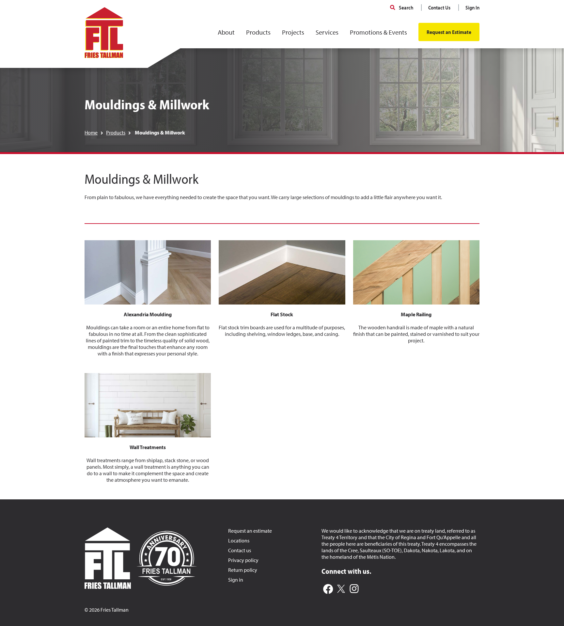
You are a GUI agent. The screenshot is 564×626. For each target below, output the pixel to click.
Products (258, 32)
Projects (293, 32)
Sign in (235, 579)
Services (327, 32)
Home (91, 132)
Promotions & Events (378, 32)
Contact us (239, 550)
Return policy (242, 570)
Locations (238, 540)
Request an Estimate (449, 32)
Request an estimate (250, 530)
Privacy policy (243, 560)
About (226, 32)
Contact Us (439, 7)
